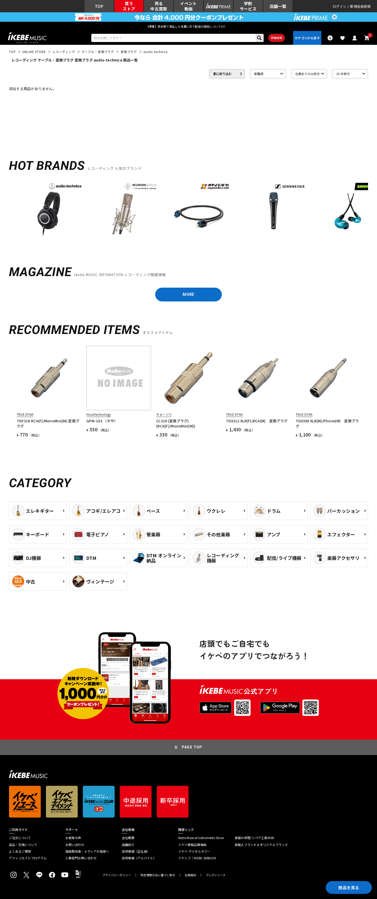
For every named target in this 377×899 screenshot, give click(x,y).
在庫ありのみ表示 (307, 73)
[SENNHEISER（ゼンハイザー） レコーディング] (273, 209)
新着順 (258, 73)
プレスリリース (216, 875)
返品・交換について (23, 844)
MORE (188, 294)
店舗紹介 (128, 844)
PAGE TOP (192, 747)
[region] (188, 211)
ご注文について (20, 838)
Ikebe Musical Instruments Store (201, 838)
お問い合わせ (74, 844)
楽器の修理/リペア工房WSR (254, 838)
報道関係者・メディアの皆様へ (87, 851)
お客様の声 (73, 838)
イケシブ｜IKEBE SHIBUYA (197, 858)
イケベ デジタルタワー (194, 851)
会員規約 (190, 875)
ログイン (339, 6)
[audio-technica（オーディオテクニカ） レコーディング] (49, 209)
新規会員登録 (360, 6)
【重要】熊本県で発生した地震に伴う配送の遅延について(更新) (188, 26)
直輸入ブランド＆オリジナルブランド (261, 844)
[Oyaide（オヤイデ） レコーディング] (198, 209)
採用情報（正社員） (136, 851)
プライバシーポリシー (116, 875)
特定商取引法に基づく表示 (158, 875)
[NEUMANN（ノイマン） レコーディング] (124, 209)
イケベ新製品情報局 (192, 844)
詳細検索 (276, 38)
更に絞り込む (222, 73)
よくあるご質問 (20, 851)
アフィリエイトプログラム (28, 858)
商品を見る (348, 887)
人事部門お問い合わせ (81, 858)
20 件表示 (343, 73)
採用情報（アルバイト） (139, 858)
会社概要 (128, 838)
